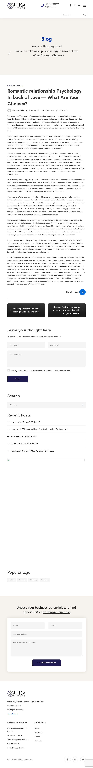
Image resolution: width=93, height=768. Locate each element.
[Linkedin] (74, 5)
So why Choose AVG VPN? (24, 436)
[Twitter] (79, 5)
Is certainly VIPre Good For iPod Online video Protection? (39, 429)
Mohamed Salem (18, 110)
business (12, 580)
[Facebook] (70, 5)
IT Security (33, 580)
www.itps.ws (12, 714)
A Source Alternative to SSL (24, 443)
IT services (44, 580)
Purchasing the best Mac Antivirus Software (32, 451)
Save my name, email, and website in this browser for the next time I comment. (41, 371)
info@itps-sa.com (14, 706)
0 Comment (63, 110)
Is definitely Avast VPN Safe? (25, 422)
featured (22, 580)
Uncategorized (52, 46)
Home (35, 46)
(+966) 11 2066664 (15, 710)
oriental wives (40, 119)
